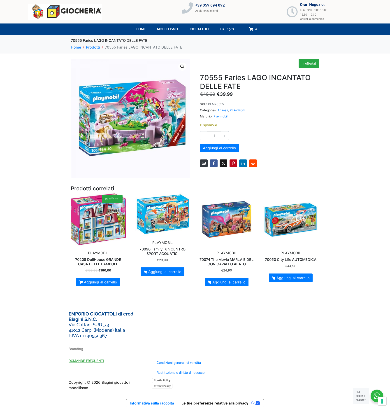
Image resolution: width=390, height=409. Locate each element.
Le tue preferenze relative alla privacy (214, 403)
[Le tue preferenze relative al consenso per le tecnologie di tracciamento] (382, 401)
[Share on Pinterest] (233, 163)
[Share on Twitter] (223, 163)
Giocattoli (199, 29)
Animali (223, 110)
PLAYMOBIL (238, 110)
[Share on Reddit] (253, 163)
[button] (182, 67)
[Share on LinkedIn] (243, 163)
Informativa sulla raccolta (152, 403)
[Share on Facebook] (214, 163)
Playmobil (221, 116)
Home (141, 29)
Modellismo (167, 29)
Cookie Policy (162, 380)
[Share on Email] (204, 163)
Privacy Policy (162, 386)
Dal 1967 (227, 29)
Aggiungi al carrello (219, 148)
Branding (76, 349)
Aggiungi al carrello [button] (100, 282)
